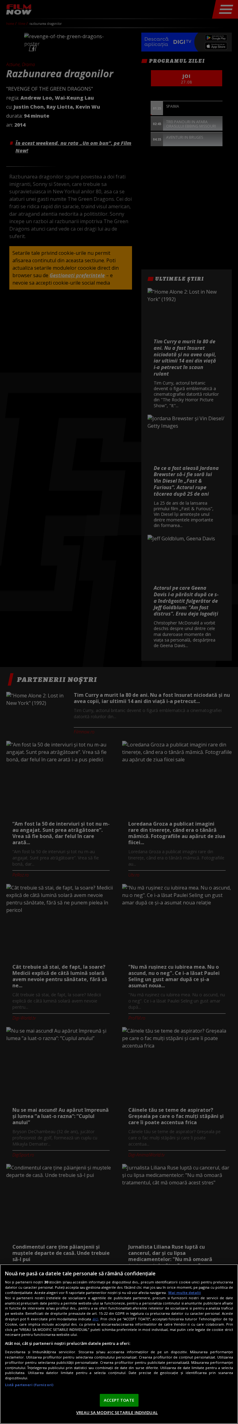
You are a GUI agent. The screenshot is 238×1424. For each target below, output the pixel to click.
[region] (119, 1344)
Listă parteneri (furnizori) (29, 1384)
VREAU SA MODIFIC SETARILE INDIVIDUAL (117, 1412)
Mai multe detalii (184, 1292)
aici (95, 1319)
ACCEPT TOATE (119, 1400)
